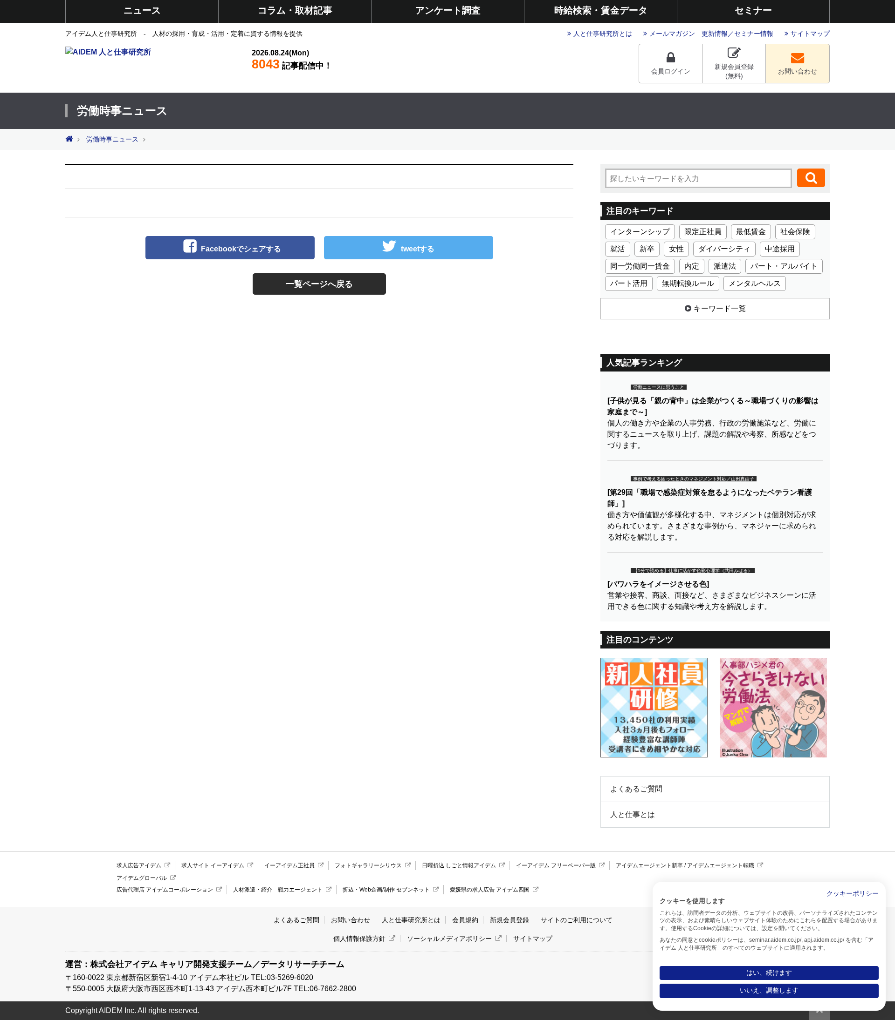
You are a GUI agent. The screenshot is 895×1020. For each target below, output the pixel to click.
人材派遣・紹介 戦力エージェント (278, 889)
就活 (617, 249)
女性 (676, 249)
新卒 (647, 249)
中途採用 (780, 249)
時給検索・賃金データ (600, 10)
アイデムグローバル (142, 878)
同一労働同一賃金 (640, 266)
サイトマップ (810, 33)
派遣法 (725, 266)
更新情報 (715, 33)
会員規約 (465, 920)
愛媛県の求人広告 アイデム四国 (490, 889)
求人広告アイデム (139, 865)
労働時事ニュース (112, 139)
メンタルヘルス (755, 283)
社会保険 (795, 232)
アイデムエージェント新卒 (649, 865)
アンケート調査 (448, 10)
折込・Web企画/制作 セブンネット (386, 889)
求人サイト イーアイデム (212, 865)
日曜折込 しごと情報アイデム (459, 865)
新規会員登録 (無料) (734, 71)
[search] (811, 178)
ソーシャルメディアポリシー (449, 938)
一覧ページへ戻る (319, 284)
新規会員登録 (509, 920)
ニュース (142, 10)
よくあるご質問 (636, 789)
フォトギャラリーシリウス (368, 865)
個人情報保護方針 (359, 938)
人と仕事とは (632, 814)
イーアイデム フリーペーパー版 (556, 865)
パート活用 (628, 283)
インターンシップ (640, 232)
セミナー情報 (753, 33)
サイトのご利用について (577, 920)
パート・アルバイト (784, 266)
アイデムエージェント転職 (720, 865)
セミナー (753, 10)
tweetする (417, 249)
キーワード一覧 (720, 308)
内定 (691, 266)
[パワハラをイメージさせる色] (658, 584)
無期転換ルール (688, 283)
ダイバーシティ (724, 249)
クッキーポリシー (852, 893)
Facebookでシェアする (241, 249)
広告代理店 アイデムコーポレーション (165, 889)
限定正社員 (703, 232)
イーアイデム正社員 (289, 865)
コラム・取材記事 (295, 10)
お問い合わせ (797, 71)
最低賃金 (751, 232)
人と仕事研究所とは (602, 33)
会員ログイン (670, 71)
